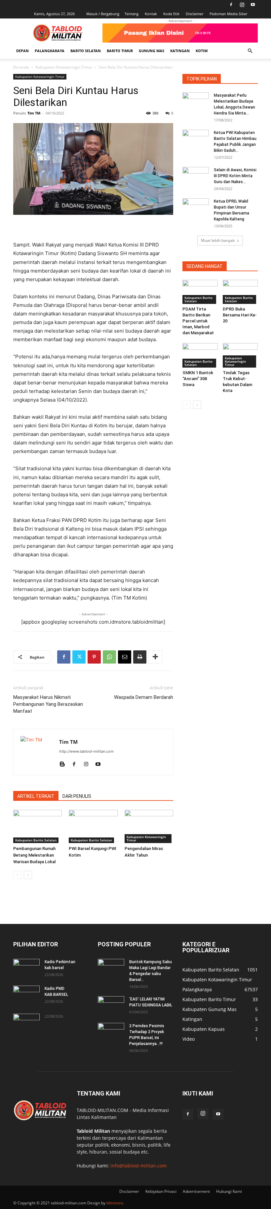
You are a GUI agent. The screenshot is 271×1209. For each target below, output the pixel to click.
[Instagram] (242, 4)
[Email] (124, 657)
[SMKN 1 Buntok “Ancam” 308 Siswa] (200, 355)
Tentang (131, 13)
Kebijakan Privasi (160, 1191)
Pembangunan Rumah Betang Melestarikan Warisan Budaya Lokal (34, 855)
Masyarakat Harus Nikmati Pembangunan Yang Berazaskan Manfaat (48, 704)
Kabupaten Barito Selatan (36, 840)
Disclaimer (194, 13)
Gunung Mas (151, 50)
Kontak (151, 13)
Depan (22, 50)
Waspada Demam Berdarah (143, 697)
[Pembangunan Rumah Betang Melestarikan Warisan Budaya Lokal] (37, 826)
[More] (155, 657)
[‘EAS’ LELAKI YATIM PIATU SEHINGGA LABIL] (111, 1005)
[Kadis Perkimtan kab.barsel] (26, 968)
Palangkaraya (49, 50)
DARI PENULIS (76, 796)
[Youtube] (253, 4)
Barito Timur (120, 50)
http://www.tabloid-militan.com (86, 751)
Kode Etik (171, 13)
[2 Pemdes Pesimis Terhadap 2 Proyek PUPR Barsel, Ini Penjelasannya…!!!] (111, 1032)
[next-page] (28, 875)
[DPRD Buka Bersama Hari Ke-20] (240, 292)
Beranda (21, 67)
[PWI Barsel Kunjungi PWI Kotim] (93, 826)
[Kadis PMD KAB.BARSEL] (26, 995)
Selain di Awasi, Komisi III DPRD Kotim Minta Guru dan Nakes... (235, 176)
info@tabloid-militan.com (138, 1165)
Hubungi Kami (229, 1191)
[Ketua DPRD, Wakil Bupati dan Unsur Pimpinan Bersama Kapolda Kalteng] (195, 207)
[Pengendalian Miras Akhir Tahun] (149, 826)
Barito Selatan (85, 50)
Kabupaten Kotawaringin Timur (63, 67)
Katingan (180, 50)
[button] (250, 51)
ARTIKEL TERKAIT (36, 796)
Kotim (202, 50)
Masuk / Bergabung (102, 13)
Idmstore (114, 1203)
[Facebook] (231, 4)
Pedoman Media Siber (228, 13)
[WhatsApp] (109, 657)
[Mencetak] (139, 657)
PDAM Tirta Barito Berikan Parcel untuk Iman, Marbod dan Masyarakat (198, 321)
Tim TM (33, 113)
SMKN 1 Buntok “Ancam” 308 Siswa (197, 378)
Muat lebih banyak (218, 240)
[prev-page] (17, 875)
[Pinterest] (94, 657)
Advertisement (196, 1191)
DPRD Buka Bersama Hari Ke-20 (240, 315)
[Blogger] (64, 764)
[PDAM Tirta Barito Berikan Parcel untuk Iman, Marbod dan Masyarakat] (200, 292)
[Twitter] (79, 657)
